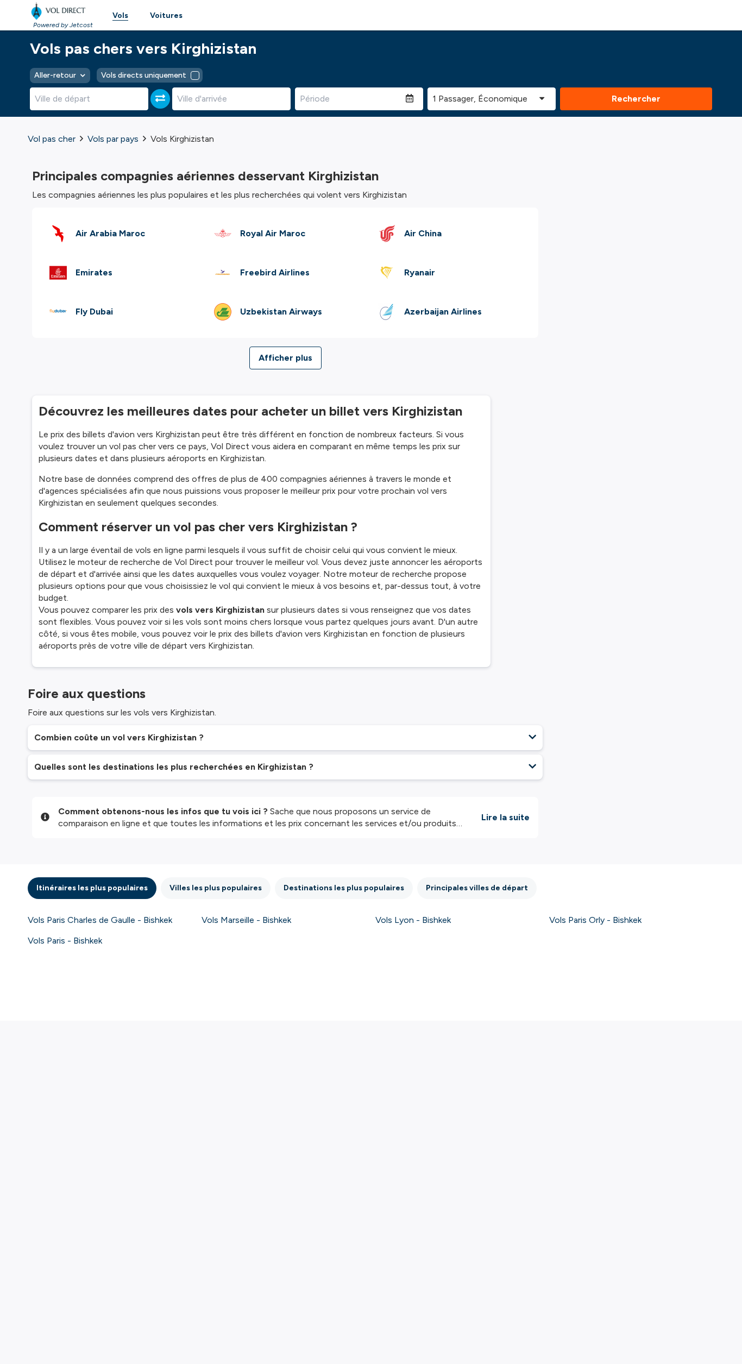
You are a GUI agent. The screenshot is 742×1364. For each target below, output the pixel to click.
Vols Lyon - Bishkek (413, 920)
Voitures (166, 15)
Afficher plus (285, 358)
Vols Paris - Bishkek (65, 940)
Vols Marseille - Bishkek (246, 920)
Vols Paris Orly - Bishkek (595, 920)
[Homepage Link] (60, 11)
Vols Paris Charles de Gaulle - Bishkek (100, 920)
